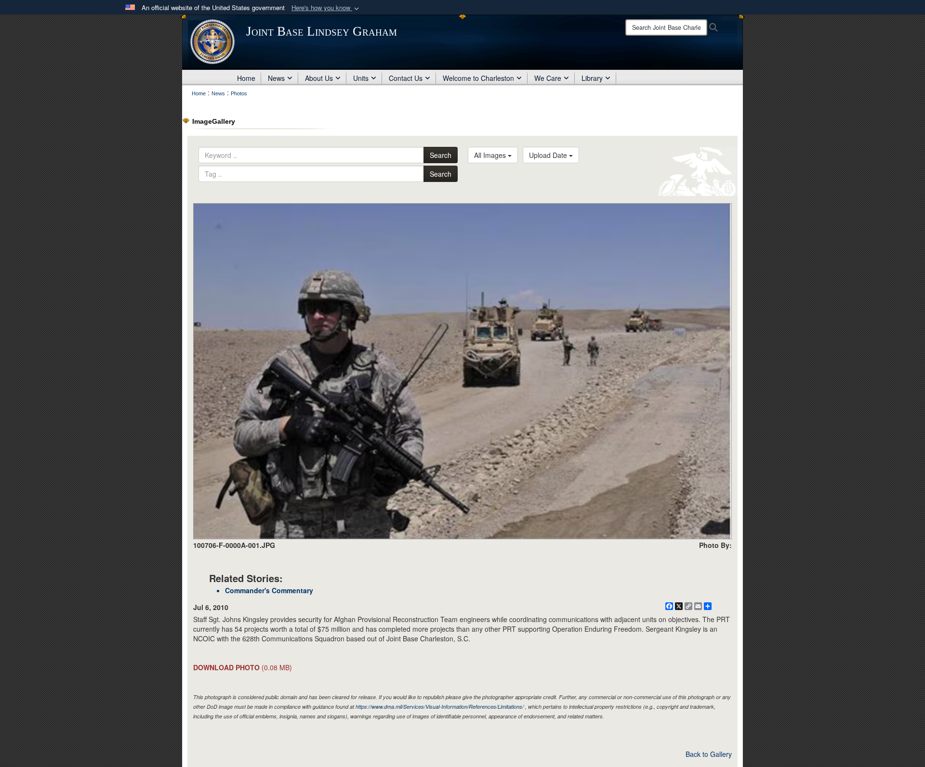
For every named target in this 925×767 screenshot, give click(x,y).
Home (246, 78)
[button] (326, 8)
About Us (319, 78)
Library (592, 78)
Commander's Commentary (269, 590)
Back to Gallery (709, 754)
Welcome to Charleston (478, 78)
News (276, 78)
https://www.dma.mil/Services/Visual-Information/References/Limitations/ (440, 706)
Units (361, 78)
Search (440, 155)
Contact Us (406, 78)
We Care (547, 78)
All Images (491, 155)
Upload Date (549, 155)
